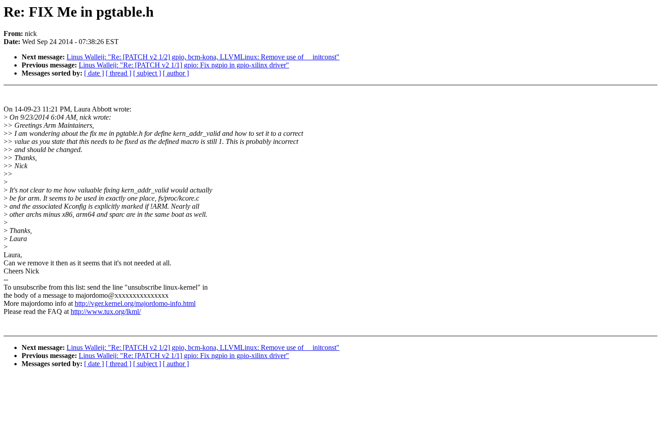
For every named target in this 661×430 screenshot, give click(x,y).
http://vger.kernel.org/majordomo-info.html (135, 303)
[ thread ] (118, 73)
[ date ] (94, 73)
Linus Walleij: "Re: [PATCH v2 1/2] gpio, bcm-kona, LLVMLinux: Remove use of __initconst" (203, 57)
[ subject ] (147, 73)
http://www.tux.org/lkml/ (106, 311)
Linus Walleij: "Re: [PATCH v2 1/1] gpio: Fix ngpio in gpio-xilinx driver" (184, 65)
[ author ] (176, 73)
